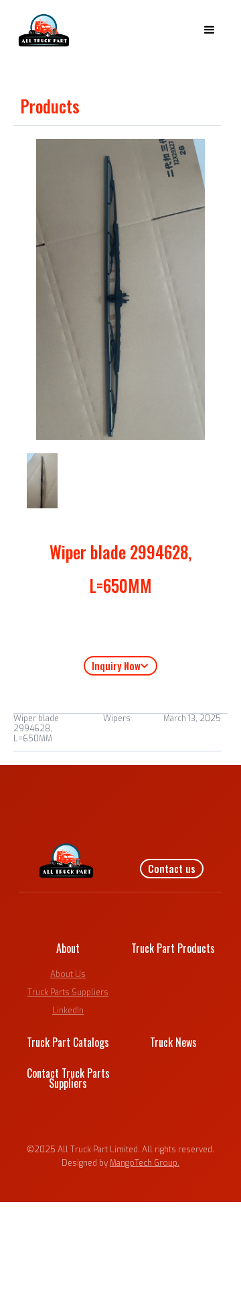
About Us (68, 974)
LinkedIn (68, 1010)
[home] (40, 30)
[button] (209, 30)
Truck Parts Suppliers (67, 992)
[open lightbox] (42, 480)
